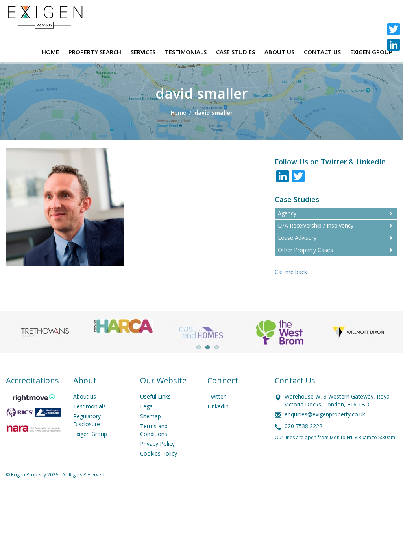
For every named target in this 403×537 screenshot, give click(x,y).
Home (178, 112)
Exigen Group (90, 434)
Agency (287, 213)
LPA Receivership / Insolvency (315, 225)
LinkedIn (218, 406)
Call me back (291, 272)
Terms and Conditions (154, 430)
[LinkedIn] (393, 45)
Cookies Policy (158, 453)
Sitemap (150, 416)
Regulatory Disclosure (87, 420)
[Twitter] (393, 29)
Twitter (216, 396)
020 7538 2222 (303, 426)
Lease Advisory (297, 237)
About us (84, 396)
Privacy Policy (157, 443)
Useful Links (155, 396)
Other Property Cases (305, 250)
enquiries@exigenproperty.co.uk (325, 414)
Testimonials (89, 406)
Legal (147, 406)
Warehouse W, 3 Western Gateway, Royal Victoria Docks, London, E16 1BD (338, 400)
